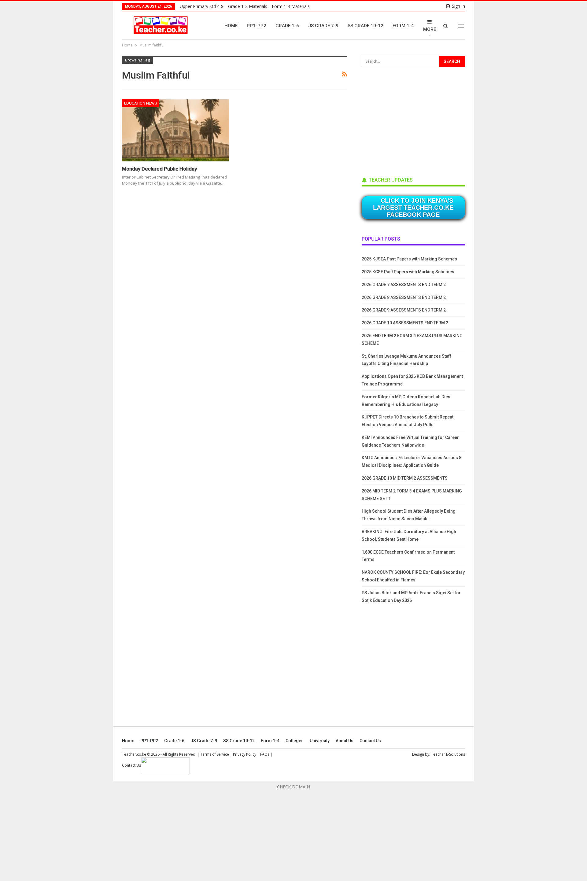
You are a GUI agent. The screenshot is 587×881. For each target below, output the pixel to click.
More (429, 29)
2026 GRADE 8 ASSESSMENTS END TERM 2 (404, 297)
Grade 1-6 (287, 25)
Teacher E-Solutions (448, 754)
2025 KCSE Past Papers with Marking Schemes (408, 271)
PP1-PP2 (256, 25)
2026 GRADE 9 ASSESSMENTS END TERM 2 (404, 310)
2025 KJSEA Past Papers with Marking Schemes (409, 258)
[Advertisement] (407, 120)
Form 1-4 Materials (291, 6)
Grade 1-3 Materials (247, 6)
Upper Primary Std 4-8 (201, 6)
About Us (344, 740)
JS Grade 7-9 (323, 25)
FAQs (264, 754)
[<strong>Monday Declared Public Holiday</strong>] (175, 130)
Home (231, 25)
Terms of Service (214, 754)
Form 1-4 (403, 25)
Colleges (295, 740)
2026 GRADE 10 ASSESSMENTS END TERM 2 (405, 322)
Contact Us (370, 740)
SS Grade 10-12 (365, 25)
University (320, 740)
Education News (140, 103)
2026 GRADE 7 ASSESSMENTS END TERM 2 (404, 284)
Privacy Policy (244, 754)
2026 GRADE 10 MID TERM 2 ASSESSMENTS (405, 478)
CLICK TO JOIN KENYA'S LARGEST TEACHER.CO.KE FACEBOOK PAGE (413, 207)
